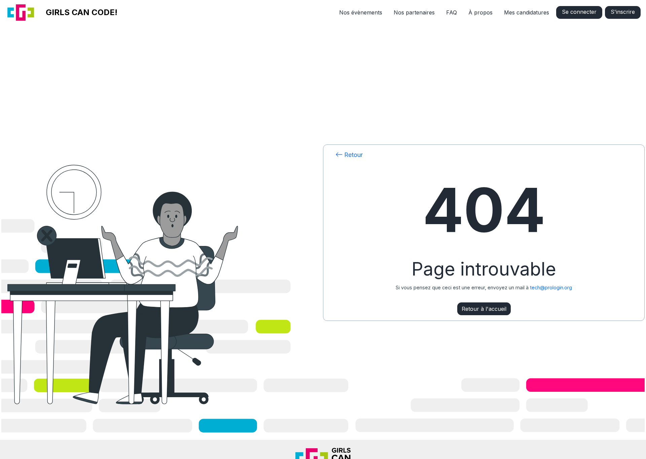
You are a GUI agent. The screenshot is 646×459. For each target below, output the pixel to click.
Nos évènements (360, 12)
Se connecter (579, 11)
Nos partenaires (414, 12)
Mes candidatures (526, 12)
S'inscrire (623, 11)
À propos (480, 12)
